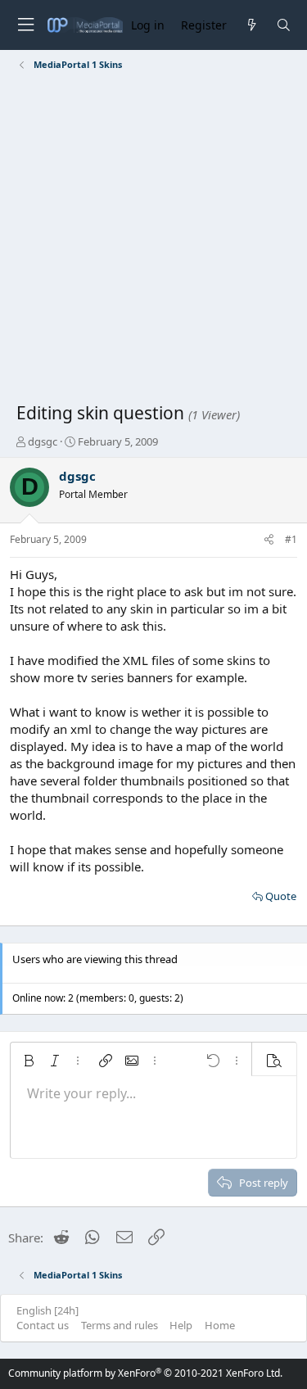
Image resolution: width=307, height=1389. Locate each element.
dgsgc (42, 441)
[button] (28, 1060)
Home (220, 1325)
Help (180, 1325)
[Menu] (25, 25)
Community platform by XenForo (145, 1373)
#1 (291, 539)
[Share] (269, 540)
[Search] (284, 24)
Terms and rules (119, 1325)
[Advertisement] (153, 239)
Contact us (42, 1325)
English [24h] (47, 1310)
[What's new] (251, 24)
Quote (280, 896)
